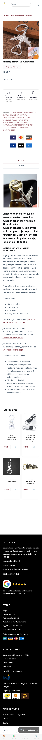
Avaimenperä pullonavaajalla (12, 480)
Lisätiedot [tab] (21, 166)
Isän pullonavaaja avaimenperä (11, 437)
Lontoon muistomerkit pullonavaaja (30, 481)
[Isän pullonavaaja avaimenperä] (11, 422)
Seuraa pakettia (9, 659)
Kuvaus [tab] (21, 161)
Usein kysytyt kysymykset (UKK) (16, 655)
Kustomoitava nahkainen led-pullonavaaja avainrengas (30, 438)
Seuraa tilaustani (9, 565)
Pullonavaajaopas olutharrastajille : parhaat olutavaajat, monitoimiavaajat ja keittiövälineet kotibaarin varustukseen (18, 125)
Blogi (5, 610)
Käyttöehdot (8, 662)
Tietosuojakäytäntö (11, 618)
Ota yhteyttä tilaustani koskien (15, 569)
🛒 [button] (34, 489)
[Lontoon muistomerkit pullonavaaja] (30, 466)
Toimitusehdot (9, 614)
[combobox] (18, 4)
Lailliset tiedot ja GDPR (12, 629)
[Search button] (27, 4)
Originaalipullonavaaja (13, 350)
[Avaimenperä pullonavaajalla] (11, 466)
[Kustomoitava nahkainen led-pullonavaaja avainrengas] (30, 422)
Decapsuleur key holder (13, 337)
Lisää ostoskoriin (30, 730)
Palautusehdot (9, 666)
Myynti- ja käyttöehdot (12, 625)
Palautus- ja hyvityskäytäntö (14, 622)
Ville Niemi (16, 67)
